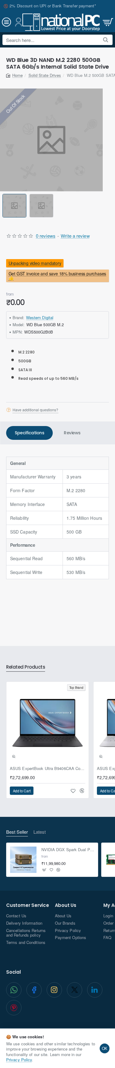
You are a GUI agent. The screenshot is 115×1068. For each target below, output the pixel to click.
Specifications (29, 433)
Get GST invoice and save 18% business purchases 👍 (57, 275)
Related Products (25, 667)
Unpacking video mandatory (35, 263)
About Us (65, 905)
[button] (3, 205)
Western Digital (40, 317)
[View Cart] (107, 22)
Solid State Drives (45, 75)
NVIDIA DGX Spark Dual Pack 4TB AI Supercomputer (67, 849)
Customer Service (27, 905)
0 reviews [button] (46, 235)
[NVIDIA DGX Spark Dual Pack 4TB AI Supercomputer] (23, 859)
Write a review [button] (75, 235)
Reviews (72, 433)
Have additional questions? (35, 409)
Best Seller (17, 832)
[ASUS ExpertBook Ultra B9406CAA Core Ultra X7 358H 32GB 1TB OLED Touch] (47, 722)
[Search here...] (106, 40)
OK (105, 1048)
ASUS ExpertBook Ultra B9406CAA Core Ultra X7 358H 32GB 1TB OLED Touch (47, 768)
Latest (39, 832)
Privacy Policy (19, 1059)
